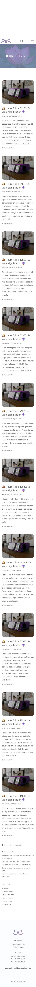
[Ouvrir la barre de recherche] (21, 41)
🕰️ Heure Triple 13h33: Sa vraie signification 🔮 (16, 722)
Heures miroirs (7, 898)
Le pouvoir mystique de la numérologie (16, 861)
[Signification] (6, 41)
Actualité (5, 888)
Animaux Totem (7, 891)
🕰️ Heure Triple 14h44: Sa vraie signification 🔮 (16, 798)
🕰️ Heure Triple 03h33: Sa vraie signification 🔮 (16, 337)
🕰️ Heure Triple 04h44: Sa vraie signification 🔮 (16, 564)
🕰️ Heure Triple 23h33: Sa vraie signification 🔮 (16, 643)
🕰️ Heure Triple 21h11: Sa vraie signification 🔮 (15, 413)
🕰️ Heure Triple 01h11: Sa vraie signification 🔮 (15, 186)
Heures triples (8, 148)
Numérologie (6, 904)
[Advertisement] (18, 19)
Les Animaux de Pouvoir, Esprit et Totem (16, 865)
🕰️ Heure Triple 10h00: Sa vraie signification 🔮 (16, 262)
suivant (17, 845)
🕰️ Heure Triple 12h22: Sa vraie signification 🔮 (16, 489)
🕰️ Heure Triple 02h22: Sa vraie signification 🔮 (16, 110)
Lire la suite (25, 143)
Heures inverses (8, 895)
